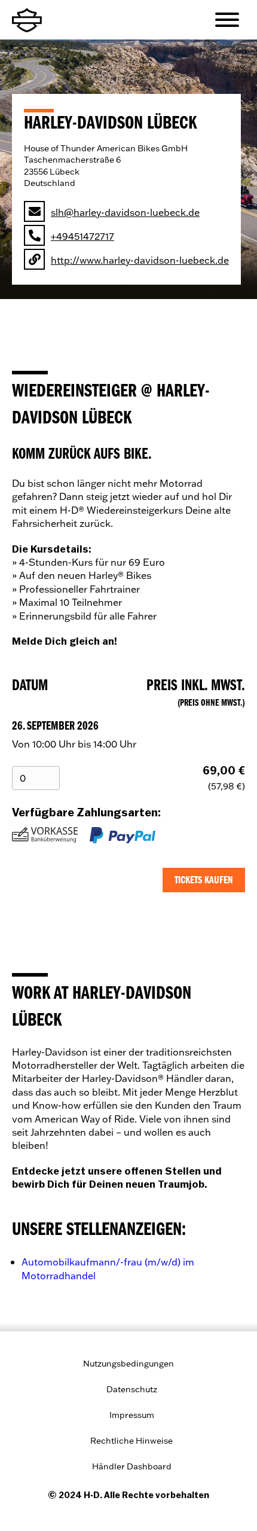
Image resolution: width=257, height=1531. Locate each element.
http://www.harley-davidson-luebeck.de (140, 260)
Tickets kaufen (204, 880)
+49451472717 (82, 236)
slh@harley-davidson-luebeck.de (125, 212)
